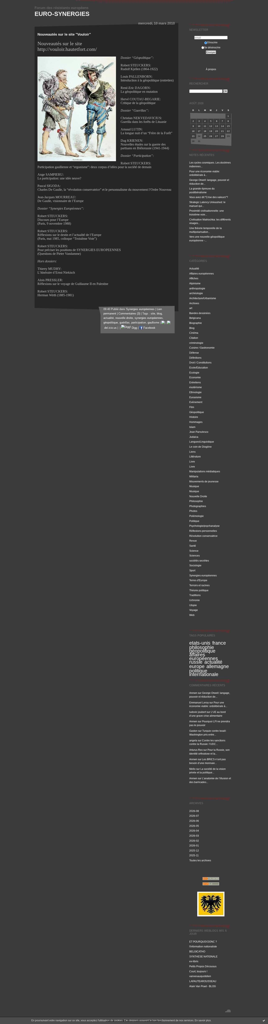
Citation (193, 337)
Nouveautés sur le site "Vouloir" (64, 34)
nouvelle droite (124, 318)
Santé (192, 545)
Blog (192, 328)
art (190, 308)
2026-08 (194, 811)
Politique (194, 521)
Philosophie (196, 501)
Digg (134, 327)
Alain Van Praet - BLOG (202, 986)
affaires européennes (203, 656)
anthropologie (197, 288)
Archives (194, 303)
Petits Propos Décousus (202, 966)
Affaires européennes (201, 273)
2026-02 (194, 840)
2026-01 (194, 845)
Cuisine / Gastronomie (202, 347)
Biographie (195, 323)
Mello (192, 769)
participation (138, 322)
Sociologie (195, 565)
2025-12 (194, 850)
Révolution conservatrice (203, 536)
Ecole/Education (198, 367)
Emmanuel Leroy (199, 702)
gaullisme (153, 322)
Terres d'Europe (198, 580)
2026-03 (194, 835)
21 (222, 131)
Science (193, 550)
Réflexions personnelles (203, 530)
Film (191, 407)
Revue (193, 540)
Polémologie (196, 516)
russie (195, 662)
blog (159, 313)
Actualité (194, 268)
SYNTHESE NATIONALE (203, 956)
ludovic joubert (197, 712)
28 (222, 136)
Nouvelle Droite (198, 496)
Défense (194, 352)
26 (210, 136)
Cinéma (193, 332)
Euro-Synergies (62, 13)
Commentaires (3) (129, 313)
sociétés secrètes (199, 560)
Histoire (193, 417)
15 (228, 126)
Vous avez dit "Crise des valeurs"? (209, 197)
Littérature (195, 456)
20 (216, 131)
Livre (192, 461)
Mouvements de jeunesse (204, 481)
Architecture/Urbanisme (202, 298)
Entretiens (195, 382)
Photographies (197, 506)
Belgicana (195, 318)
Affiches (193, 278)
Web (192, 615)
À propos (211, 69)
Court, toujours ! (198, 971)
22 (228, 131)
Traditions (195, 595)
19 (210, 131)
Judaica (193, 436)
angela (193, 740)
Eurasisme (195, 397)
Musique (194, 486)
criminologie (196, 342)
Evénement (195, 402)
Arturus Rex (196, 749)
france (219, 643)
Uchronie (194, 600)
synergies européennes (149, 318)
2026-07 (194, 815)
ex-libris (193, 961)
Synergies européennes (203, 575)
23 (193, 136)
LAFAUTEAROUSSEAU (202, 981)
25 (205, 136)
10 (199, 126)
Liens (192, 451)
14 (222, 126)
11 (205, 126)
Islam (192, 427)
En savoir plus (203, 1020)
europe (197, 666)
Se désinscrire (212, 47)
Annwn (193, 693)
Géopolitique (196, 412)
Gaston (193, 730)
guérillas (125, 322)
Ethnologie (195, 392)
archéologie (196, 293)
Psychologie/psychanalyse (204, 525)
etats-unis (199, 643)
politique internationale (203, 672)
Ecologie (194, 372)
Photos (193, 511)
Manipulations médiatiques (204, 471)
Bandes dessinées (199, 313)
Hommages (195, 422)
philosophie (201, 647)
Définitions (195, 357)
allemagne (217, 666)
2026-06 (194, 820)
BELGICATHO (197, 951)
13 (216, 126)
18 (205, 131)
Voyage (193, 610)
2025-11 (194, 855)
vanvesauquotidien (200, 976)
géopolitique (202, 651)
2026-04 (194, 830)
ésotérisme (195, 387)
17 (199, 131)
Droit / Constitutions (200, 362)
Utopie (193, 605)
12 (210, 126)
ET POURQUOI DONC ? (203, 941)
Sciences (194, 555)
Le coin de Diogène (200, 446)
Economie (195, 377)
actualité (213, 662)
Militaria (193, 476)
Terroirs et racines (199, 585)
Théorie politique (199, 590)
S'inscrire (212, 42)
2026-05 (194, 825)
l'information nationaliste (203, 946)
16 (193, 131)
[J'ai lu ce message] (263, 1020)
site (153, 313)
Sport (192, 570)
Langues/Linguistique (201, 441)
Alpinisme (195, 283)
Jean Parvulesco (198, 431)
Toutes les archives (200, 860)
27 (216, 136)
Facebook (149, 327)
